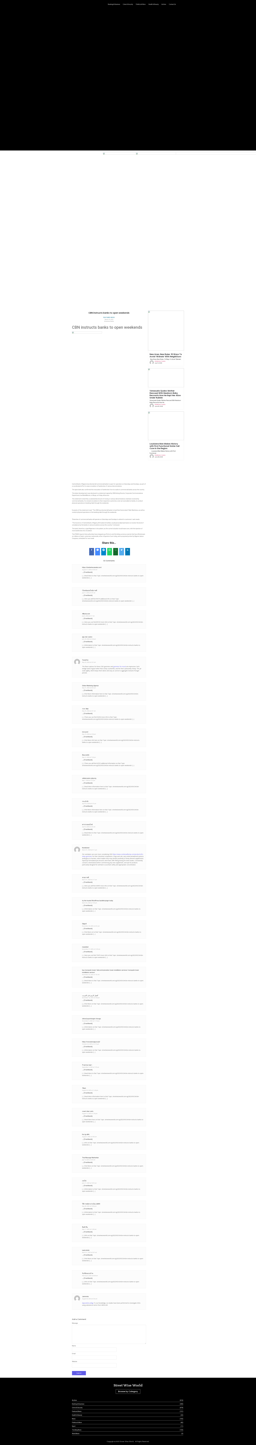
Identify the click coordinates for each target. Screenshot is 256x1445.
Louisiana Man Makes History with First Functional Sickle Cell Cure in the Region (165, 446)
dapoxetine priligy (87, 1303)
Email (74, 1353)
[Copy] (115, 550)
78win (84, 1088)
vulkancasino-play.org (89, 778)
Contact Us (172, 4)
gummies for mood (119, 666)
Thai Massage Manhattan (90, 1158)
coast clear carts (87, 1111)
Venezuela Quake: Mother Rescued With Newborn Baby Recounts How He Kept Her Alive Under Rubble (165, 394)
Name (74, 1345)
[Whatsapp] (109, 550)
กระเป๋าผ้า (85, 801)
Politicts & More (141, 4)
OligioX (84, 924)
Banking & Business (114, 4)
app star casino (87, 637)
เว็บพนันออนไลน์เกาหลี (89, 590)
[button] (128, 1391)
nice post (85, 732)
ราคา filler (85, 709)
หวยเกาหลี (85, 877)
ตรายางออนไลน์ (87, 824)
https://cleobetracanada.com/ (92, 567)
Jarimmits (85, 1296)
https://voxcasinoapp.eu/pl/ (91, 1042)
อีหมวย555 (85, 755)
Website (74, 1361)
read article (85, 1250)
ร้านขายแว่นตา (87, 1065)
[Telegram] (103, 550)
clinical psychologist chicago (91, 1019)
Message (75, 1323)
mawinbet (85, 947)
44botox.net (86, 614)
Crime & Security (128, 4)
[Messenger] (97, 550)
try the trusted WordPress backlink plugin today (97, 901)
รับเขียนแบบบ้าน (87, 1273)
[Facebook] (91, 550)
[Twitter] (121, 550)
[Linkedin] (127, 550)
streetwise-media (160, 361)
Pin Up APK (85, 1134)
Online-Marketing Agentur (90, 686)
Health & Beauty (153, 4)
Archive (164, 4)
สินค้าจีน (85, 1227)
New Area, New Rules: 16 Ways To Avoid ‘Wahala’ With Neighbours (166, 355)
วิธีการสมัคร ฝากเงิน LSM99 (91, 1204)
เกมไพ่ (84, 1181)
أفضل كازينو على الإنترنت (90, 995)
